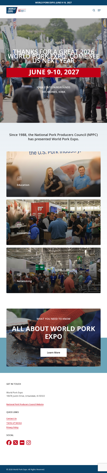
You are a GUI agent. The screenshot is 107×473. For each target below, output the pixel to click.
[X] (22, 442)
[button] (99, 10)
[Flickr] (28, 442)
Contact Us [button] (11, 418)
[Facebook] (9, 442)
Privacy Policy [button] (12, 427)
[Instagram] (15, 442)
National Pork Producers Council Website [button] (25, 404)
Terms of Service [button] (14, 423)
